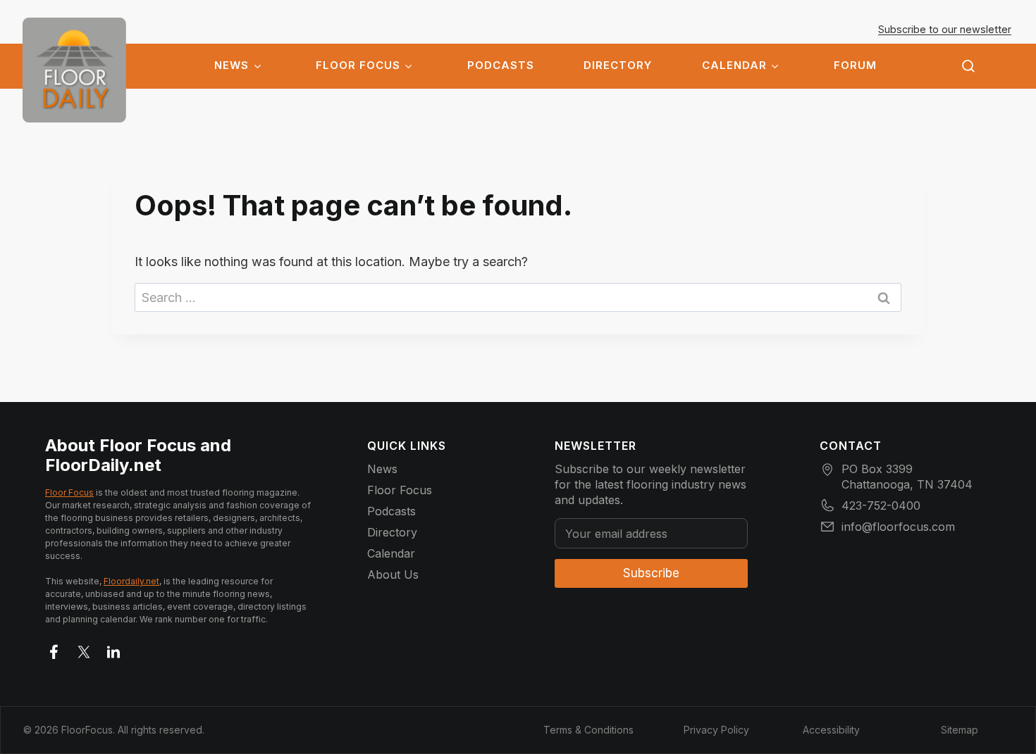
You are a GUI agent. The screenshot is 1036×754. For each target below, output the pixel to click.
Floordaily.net (131, 581)
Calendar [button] (734, 65)
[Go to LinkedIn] (113, 649)
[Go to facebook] (54, 649)
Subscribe (651, 573)
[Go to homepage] (74, 70)
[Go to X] (84, 649)
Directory (618, 65)
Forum (855, 65)
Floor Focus (358, 65)
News (231, 65)
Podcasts (500, 65)
